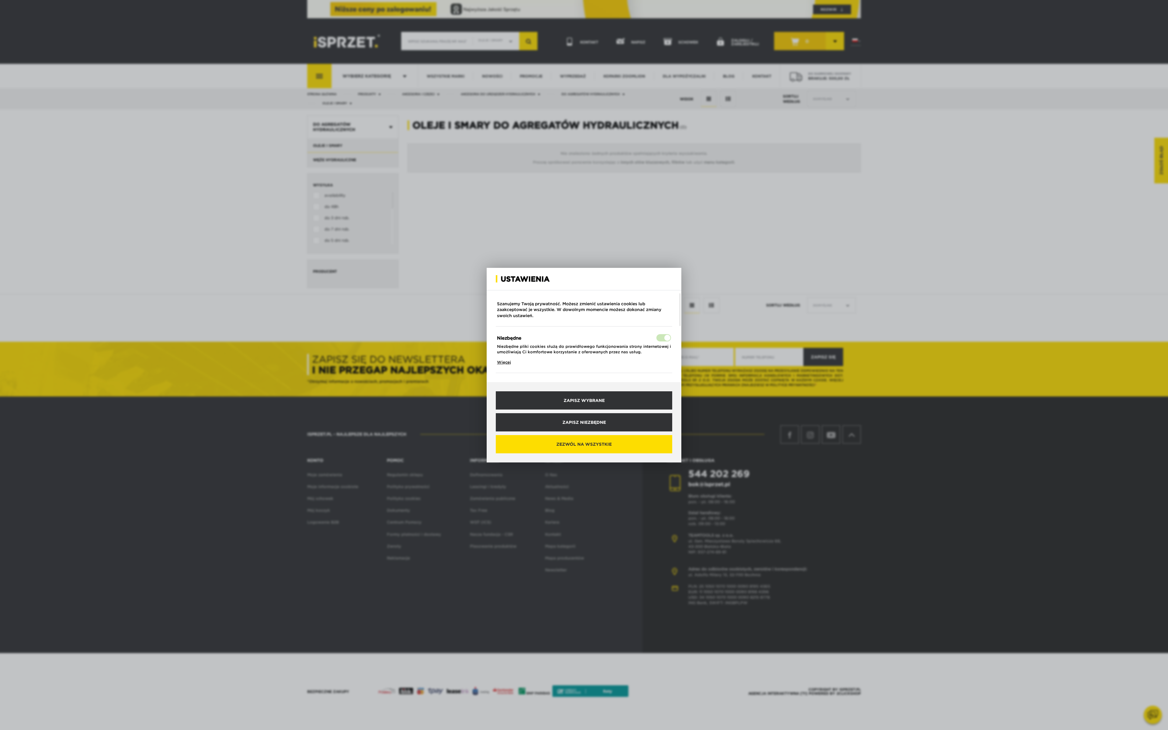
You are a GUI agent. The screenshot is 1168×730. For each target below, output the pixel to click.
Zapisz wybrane (584, 400)
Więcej (504, 362)
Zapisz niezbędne (584, 422)
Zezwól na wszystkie (584, 444)
